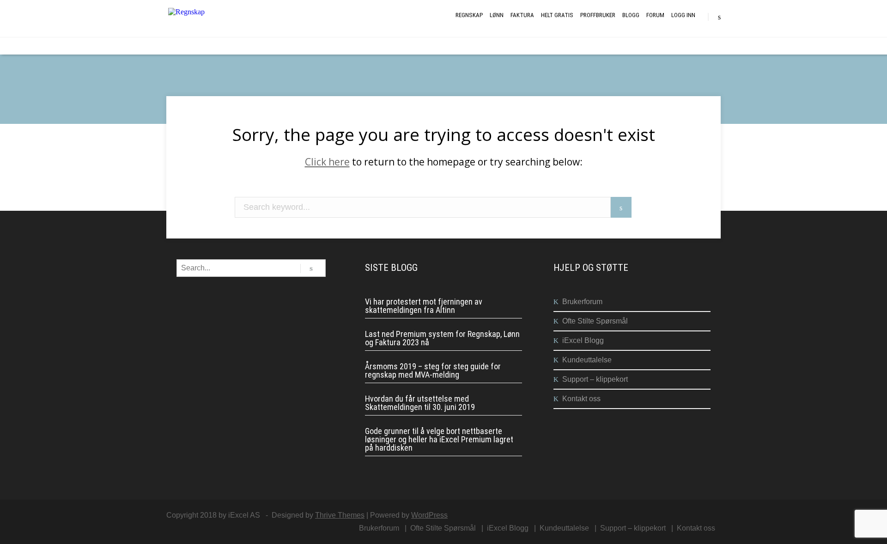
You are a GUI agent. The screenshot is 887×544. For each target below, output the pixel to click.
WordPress (429, 515)
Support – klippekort (595, 379)
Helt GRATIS (557, 15)
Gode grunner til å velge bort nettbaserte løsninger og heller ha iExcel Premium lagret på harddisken (439, 439)
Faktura (522, 15)
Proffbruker (597, 15)
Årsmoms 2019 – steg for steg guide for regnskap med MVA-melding (433, 370)
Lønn (497, 15)
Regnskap (469, 15)
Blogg (630, 15)
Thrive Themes (340, 515)
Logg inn (683, 15)
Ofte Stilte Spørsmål (595, 321)
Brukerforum (582, 302)
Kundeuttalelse (587, 360)
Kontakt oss (581, 399)
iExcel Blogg (583, 340)
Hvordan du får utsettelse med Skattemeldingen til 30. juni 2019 (420, 403)
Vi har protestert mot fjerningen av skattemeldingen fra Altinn (423, 306)
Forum (655, 15)
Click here (327, 161)
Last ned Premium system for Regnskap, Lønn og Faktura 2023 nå (442, 338)
